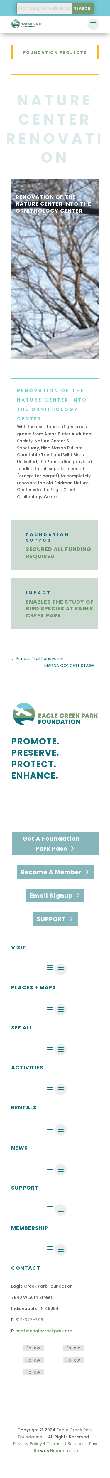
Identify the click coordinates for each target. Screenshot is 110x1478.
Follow (33, 1348)
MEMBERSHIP (29, 1228)
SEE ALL (22, 1027)
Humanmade (64, 1451)
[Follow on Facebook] (16, 1348)
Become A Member (51, 872)
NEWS (19, 1147)
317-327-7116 (29, 1320)
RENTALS (24, 1107)
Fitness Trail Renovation (38, 658)
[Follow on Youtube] (55, 1360)
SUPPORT (51, 919)
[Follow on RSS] (16, 1372)
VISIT (18, 947)
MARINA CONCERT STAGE (71, 666)
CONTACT (25, 1268)
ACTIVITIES (27, 1067)
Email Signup (51, 895)
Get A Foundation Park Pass (51, 843)
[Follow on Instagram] (55, 1348)
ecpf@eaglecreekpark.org (43, 1331)
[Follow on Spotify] (16, 1360)
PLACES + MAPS (33, 987)
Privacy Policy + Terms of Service (48, 1444)
